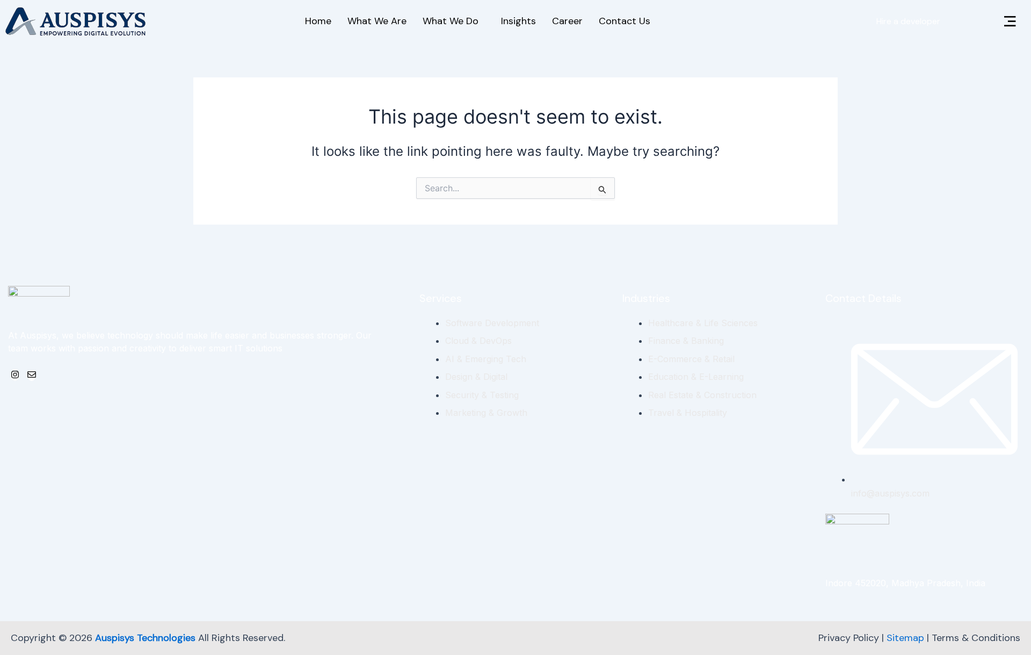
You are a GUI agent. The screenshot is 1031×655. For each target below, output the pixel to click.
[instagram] (15, 375)
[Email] (31, 375)
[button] (1010, 22)
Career (567, 21)
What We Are (376, 21)
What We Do (450, 21)
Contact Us (624, 21)
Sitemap (905, 637)
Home (318, 21)
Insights (518, 21)
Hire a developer (908, 21)
